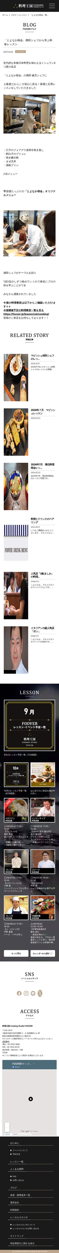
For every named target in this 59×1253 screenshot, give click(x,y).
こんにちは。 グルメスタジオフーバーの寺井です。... (42, 640)
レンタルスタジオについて (24, 1225)
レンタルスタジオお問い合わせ (26, 1228)
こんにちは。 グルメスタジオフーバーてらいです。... (42, 586)
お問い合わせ (18, 1180)
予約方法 (16, 1154)
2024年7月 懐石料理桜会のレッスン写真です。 (42, 477)
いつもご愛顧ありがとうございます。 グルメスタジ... (42, 531)
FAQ (14, 1176)
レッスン (23, 15)
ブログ (14, 15)
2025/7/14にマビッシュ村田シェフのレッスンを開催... (43, 368)
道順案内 (5, 1041)
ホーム (5, 15)
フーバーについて (20, 1150)
